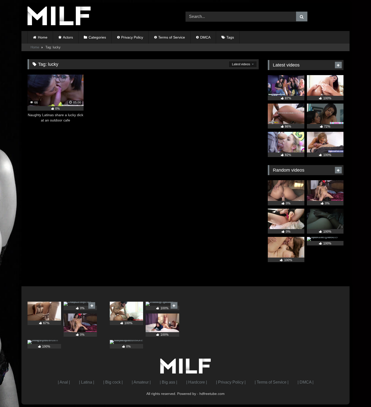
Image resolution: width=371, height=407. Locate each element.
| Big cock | (113, 382)
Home (42, 37)
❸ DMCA (203, 37)
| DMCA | (305, 382)
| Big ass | (168, 382)
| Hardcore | (196, 382)
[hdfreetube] (59, 17)
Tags (230, 37)
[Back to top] (355, 392)
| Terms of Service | (271, 382)
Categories (97, 37)
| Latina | (86, 382)
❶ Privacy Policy (130, 37)
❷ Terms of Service (169, 37)
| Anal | (64, 382)
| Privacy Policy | (231, 382)
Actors (68, 37)
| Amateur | (141, 382)
